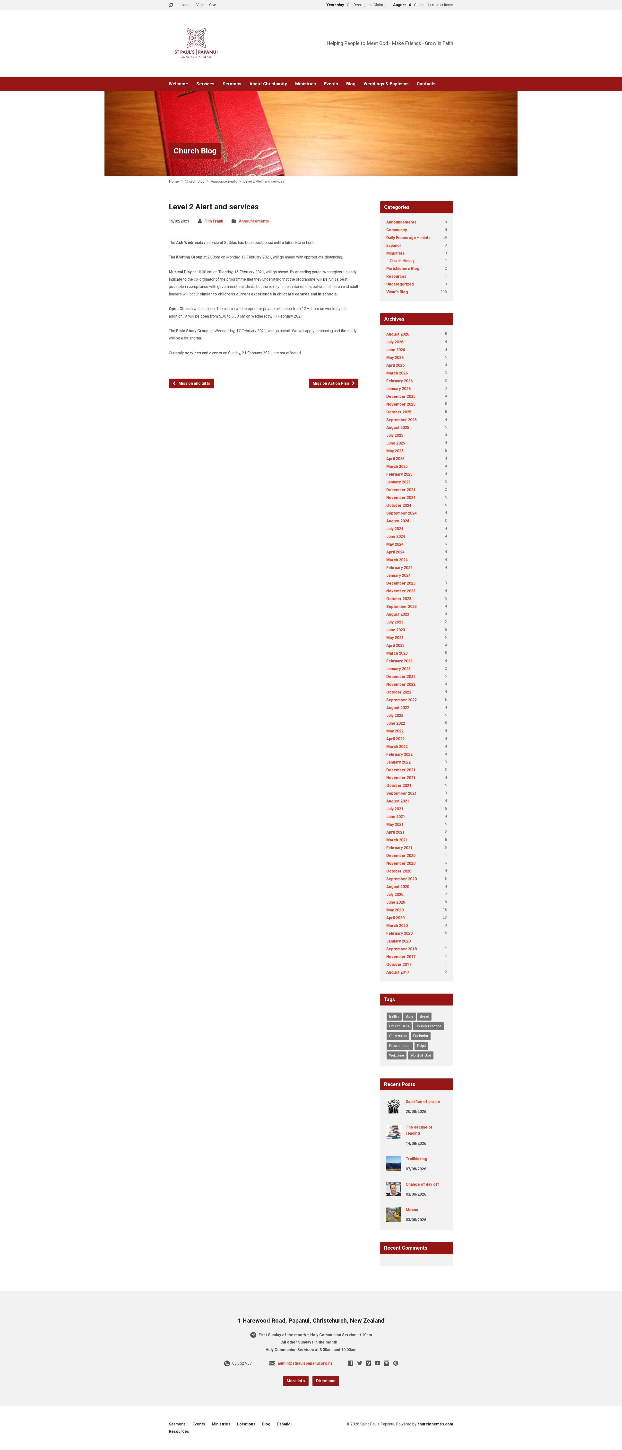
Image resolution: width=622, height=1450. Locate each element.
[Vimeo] (368, 1363)
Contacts (426, 84)
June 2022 (395, 723)
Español (393, 245)
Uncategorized (400, 284)
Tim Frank (214, 221)
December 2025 (400, 396)
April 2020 (395, 918)
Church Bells (399, 1026)
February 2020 (399, 933)
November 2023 (400, 591)
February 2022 (399, 754)
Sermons (232, 84)
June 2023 (395, 630)
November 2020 (400, 863)
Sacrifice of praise (423, 1101)
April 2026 (395, 365)
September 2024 (401, 513)
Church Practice (428, 1026)
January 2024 (398, 575)
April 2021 (395, 832)
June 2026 (395, 349)
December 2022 (400, 676)
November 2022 (400, 684)
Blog (350, 84)
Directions (325, 1381)
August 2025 (397, 427)
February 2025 (399, 474)
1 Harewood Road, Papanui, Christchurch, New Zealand (311, 1320)
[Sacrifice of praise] (393, 1110)
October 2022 (398, 692)
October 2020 (398, 871)
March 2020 (397, 925)
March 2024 (397, 560)
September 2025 (401, 420)
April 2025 (395, 458)
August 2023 (397, 614)
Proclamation (400, 1045)
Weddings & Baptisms (386, 84)
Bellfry (394, 1016)
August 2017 (397, 972)
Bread (424, 1016)
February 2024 (399, 567)
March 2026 (397, 373)
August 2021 (397, 801)
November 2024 (400, 497)
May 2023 (395, 637)
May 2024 (395, 544)
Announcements (224, 181)
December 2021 (400, 770)
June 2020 (395, 902)
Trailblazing (416, 1158)
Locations (246, 1424)
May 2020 (395, 910)
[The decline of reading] (393, 1135)
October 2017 (398, 964)
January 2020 (398, 941)
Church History (402, 260)
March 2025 (397, 466)
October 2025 (398, 412)
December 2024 (400, 490)
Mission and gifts (194, 383)
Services (205, 84)
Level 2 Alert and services (264, 181)
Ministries (305, 84)
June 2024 (395, 536)
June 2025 (395, 443)
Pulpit (421, 1045)
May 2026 (395, 357)
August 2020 (397, 886)
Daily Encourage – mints (408, 237)
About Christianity (268, 84)
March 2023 (397, 653)
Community (396, 230)
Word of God (420, 1055)
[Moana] (393, 1218)
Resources (396, 276)
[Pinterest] (395, 1363)
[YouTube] (377, 1363)
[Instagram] (386, 1363)
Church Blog (195, 150)
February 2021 (399, 847)
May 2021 (395, 824)
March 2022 (397, 746)
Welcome (178, 84)
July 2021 (394, 809)
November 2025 (400, 404)
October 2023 (398, 598)
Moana (412, 1210)
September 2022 (401, 700)
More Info (296, 1381)
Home (185, 5)
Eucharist (420, 1036)
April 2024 (395, 552)
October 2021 (398, 785)
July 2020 (394, 894)
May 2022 (395, 731)
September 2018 (401, 949)
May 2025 (395, 451)
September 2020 (401, 879)
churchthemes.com (435, 1424)
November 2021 (400, 777)
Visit (199, 5)
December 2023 (400, 583)
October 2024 (398, 505)
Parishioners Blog (402, 268)
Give (212, 5)
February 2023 (399, 661)
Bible (409, 1016)
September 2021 (401, 793)
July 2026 (394, 342)
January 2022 (398, 762)
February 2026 (399, 381)
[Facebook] (350, 1363)
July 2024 (394, 528)
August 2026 (397, 334)
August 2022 (397, 707)
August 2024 (397, 521)
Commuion (398, 1036)
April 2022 (395, 739)
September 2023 (401, 606)
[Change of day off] (393, 1193)
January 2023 (398, 669)
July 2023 (394, 622)
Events (331, 84)
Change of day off (422, 1184)
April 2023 (395, 645)
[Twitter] (359, 1363)
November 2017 (400, 956)
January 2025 (398, 482)
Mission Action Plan (331, 383)
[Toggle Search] (171, 5)
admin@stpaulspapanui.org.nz (305, 1363)
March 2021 (397, 840)
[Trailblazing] (393, 1167)
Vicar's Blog (397, 292)
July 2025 (394, 435)
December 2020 (400, 855)
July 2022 (394, 715)
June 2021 (395, 816)
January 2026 (398, 388)
